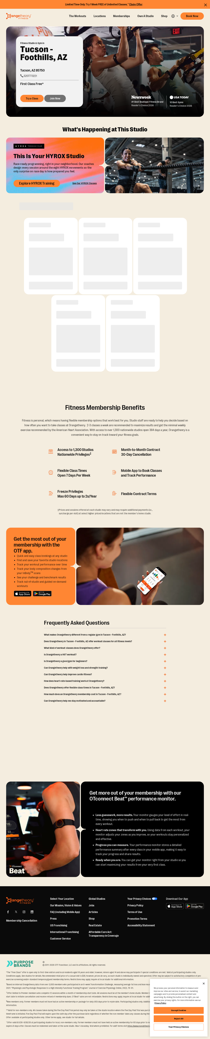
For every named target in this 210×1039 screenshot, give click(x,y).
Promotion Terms (137, 918)
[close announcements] (205, 5)
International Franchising (64, 932)
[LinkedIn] (32, 912)
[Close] (203, 983)
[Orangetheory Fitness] (20, 900)
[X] (16, 912)
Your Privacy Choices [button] (139, 898)
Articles (93, 912)
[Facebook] (8, 912)
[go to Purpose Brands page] (20, 963)
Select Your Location (62, 898)
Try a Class (32, 98)
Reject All (178, 1018)
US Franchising (58, 925)
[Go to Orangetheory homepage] (18, 16)
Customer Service (60, 938)
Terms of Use (134, 912)
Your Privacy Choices (178, 1027)
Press (53, 918)
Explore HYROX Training (36, 183)
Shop (164, 16)
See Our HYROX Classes (84, 183)
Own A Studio (145, 16)
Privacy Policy (135, 905)
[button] (174, 16)
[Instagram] (24, 912)
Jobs (91, 905)
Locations (100, 16)
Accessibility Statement (141, 925)
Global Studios (97, 898)
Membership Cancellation (21, 920)
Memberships (121, 16)
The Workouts (77, 16)
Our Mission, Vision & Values (65, 905)
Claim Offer (136, 4)
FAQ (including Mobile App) (65, 912)
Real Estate (95, 925)
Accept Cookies (178, 1010)
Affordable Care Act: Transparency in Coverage (104, 933)
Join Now (55, 98)
